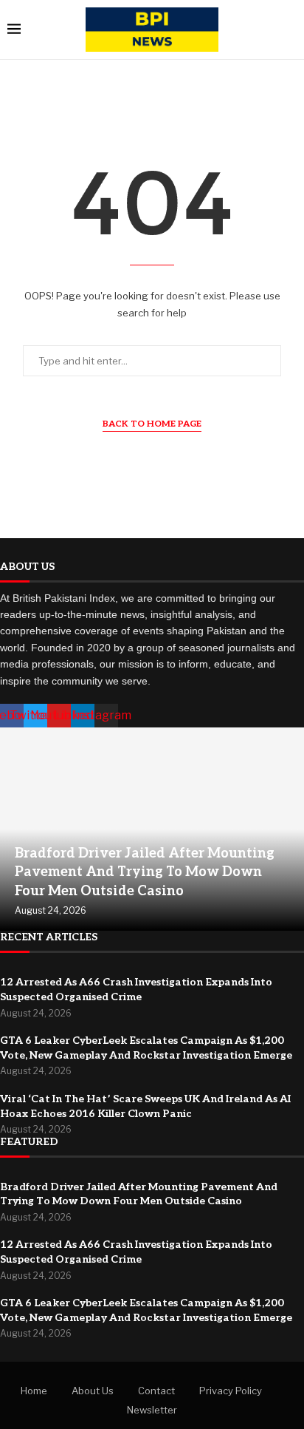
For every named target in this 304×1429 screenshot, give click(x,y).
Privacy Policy (230, 1390)
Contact (156, 1390)
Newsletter (152, 1410)
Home (34, 1390)
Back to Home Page (152, 424)
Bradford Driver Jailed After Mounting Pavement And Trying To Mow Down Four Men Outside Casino (144, 872)
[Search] (289, 30)
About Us (93, 1390)
